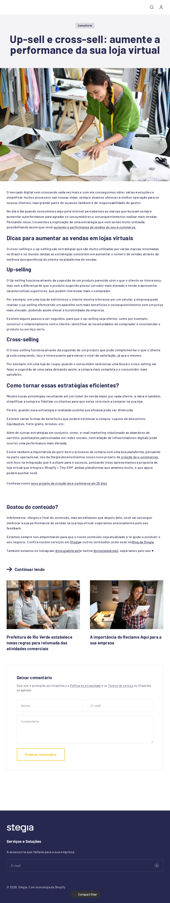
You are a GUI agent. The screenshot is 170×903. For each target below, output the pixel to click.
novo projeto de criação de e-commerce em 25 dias (69, 483)
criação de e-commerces (139, 457)
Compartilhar (87, 894)
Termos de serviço (120, 685)
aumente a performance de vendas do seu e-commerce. (94, 227)
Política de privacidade (85, 685)
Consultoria (85, 25)
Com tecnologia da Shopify (47, 887)
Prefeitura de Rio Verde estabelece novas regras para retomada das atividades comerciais (39, 642)
